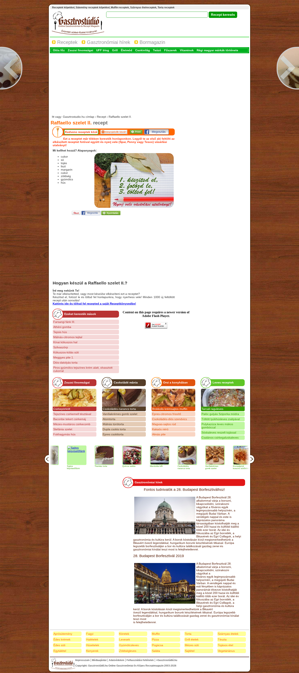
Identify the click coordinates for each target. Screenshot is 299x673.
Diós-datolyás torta (65, 362)
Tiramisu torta (83, 466)
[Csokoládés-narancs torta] (124, 398)
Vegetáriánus (226, 650)
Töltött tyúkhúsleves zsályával (221, 419)
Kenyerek (92, 650)
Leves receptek (223, 382)
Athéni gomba (62, 327)
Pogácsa (157, 645)
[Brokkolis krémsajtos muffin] (173, 398)
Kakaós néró (160, 429)
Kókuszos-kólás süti (66, 352)
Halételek (92, 639)
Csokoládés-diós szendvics (169, 419)
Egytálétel (59, 650)
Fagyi (89, 633)
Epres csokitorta (113, 434)
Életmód (126, 50)
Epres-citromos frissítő (166, 414)
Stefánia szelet (62, 429)
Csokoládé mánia (126, 382)
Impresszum (82, 660)
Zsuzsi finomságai (80, 50)
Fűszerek (170, 50)
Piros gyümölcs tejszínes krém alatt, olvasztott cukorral (82, 369)
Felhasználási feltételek (140, 660)
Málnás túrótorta (113, 424)
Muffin (156, 633)
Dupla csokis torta (114, 429)
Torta (188, 633)
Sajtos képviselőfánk (55, 467)
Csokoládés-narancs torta (119, 409)
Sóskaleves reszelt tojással (219, 432)
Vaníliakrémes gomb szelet (120, 414)
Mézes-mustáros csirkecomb (71, 424)
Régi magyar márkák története (217, 50)
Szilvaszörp (60, 347)
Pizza (155, 639)
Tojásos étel (225, 645)
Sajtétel (189, 650)
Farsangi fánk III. (64, 321)
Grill (115, 50)
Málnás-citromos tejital (67, 337)
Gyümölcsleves (129, 645)
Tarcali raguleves (212, 409)
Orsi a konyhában (175, 382)
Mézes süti (192, 645)
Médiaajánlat (99, 660)
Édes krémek (61, 639)
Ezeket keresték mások (80, 314)
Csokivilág (142, 50)
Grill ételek (192, 639)
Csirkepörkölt (61, 409)
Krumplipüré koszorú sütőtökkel (223, 467)
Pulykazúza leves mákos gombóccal (217, 426)
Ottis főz (59, 50)
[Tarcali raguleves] (223, 398)
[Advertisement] (149, 84)
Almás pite (159, 434)
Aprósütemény (62, 633)
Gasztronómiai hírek (107, 42)
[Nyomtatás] (110, 214)
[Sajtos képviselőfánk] (59, 455)
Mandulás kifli (138, 466)
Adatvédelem (116, 660)
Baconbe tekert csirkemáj (69, 419)
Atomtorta (109, 419)
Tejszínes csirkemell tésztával (72, 414)
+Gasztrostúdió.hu (166, 660)
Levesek (124, 639)
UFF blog (102, 50)
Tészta (222, 639)
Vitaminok (187, 50)
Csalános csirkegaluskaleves (220, 437)
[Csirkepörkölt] (74, 398)
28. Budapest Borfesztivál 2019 (158, 556)
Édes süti (59, 645)
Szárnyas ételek (228, 633)
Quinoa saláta (111, 466)
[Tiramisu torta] (86, 455)
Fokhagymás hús (64, 434)
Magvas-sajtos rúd (164, 424)
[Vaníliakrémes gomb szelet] (197, 455)
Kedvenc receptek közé (81, 132)
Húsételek (92, 645)
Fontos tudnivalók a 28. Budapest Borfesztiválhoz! (184, 490)
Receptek (66, 42)
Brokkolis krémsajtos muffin (169, 409)
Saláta (156, 650)
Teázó (157, 50)
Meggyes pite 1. (63, 357)
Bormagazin (151, 42)
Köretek (124, 633)
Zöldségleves (127, 650)
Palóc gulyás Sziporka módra (220, 414)
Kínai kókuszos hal (65, 342)
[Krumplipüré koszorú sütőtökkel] (225, 455)
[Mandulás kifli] (142, 455)
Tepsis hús (60, 332)
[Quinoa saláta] (114, 455)
